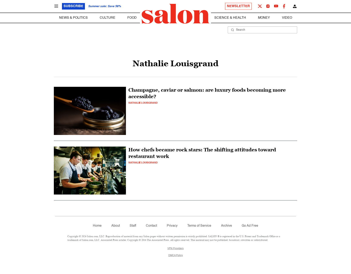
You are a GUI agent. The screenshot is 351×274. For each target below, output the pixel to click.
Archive (226, 225)
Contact (151, 225)
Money (264, 18)
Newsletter (238, 6)
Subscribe (73, 6)
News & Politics (73, 18)
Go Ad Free (250, 225)
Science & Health (230, 18)
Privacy (172, 225)
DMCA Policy (175, 255)
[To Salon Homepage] (175, 13)
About (115, 225)
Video (287, 18)
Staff (133, 225)
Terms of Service (199, 225)
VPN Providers (175, 248)
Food (132, 18)
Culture (107, 18)
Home (97, 225)
